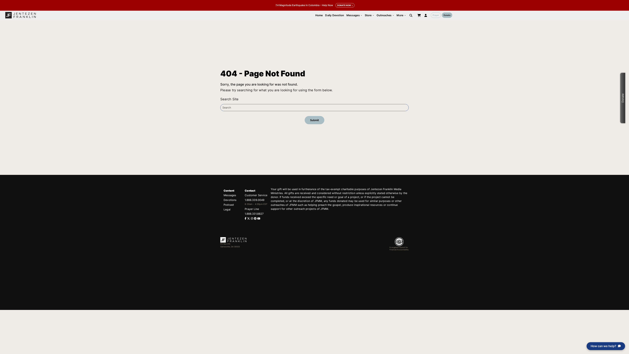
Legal (227, 209)
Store (369, 15)
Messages (354, 15)
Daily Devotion (334, 15)
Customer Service (256, 195)
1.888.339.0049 (254, 200)
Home (319, 15)
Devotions (230, 200)
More (401, 15)
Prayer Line (252, 209)
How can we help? (603, 346)
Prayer (436, 15)
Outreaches (385, 15)
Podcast (229, 204)
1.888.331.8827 (254, 213)
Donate (447, 15)
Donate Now (344, 5)
